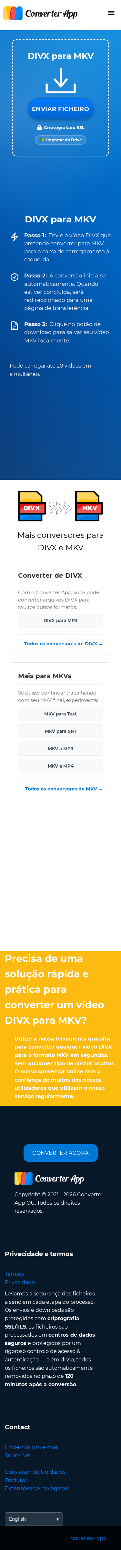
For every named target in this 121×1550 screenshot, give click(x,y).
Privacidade (20, 1282)
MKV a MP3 (60, 748)
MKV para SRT (60, 731)
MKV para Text (60, 713)
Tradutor (16, 1480)
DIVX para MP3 (60, 620)
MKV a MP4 (61, 766)
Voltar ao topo (88, 1538)
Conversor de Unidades (35, 1472)
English (17, 1519)
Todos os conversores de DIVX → (63, 644)
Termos (14, 1274)
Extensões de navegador (37, 1488)
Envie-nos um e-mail (31, 1447)
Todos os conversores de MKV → (64, 789)
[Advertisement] (60, 877)
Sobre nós (18, 1455)
